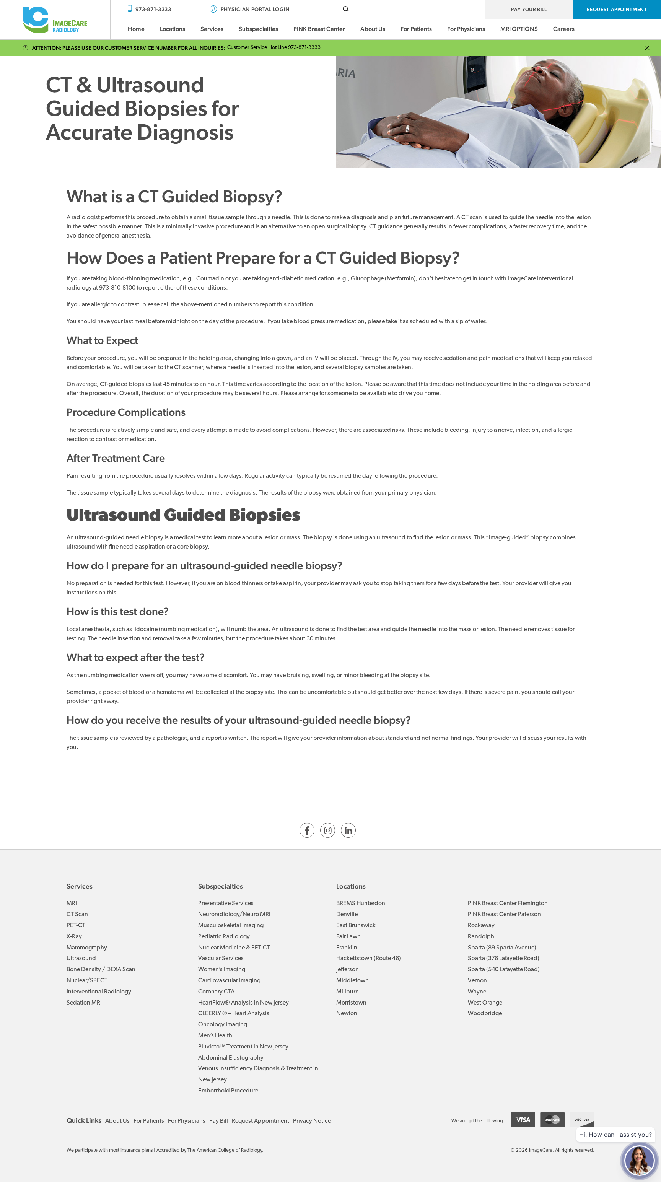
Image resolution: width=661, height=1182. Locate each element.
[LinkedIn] (348, 830)
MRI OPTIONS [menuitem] (519, 29)
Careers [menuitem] (564, 29)
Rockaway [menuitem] (481, 926)
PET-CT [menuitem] (76, 926)
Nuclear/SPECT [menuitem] (87, 981)
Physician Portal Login (255, 9)
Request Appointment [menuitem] (260, 1121)
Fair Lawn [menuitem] (348, 937)
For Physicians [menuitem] (466, 29)
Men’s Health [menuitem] (215, 1036)
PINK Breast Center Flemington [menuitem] (508, 903)
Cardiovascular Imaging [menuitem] (229, 981)
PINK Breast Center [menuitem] (319, 29)
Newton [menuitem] (346, 1014)
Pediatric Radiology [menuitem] (224, 937)
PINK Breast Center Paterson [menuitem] (504, 915)
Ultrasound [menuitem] (81, 959)
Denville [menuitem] (347, 915)
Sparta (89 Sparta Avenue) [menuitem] (502, 948)
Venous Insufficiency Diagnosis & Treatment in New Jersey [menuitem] (258, 1074)
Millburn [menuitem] (347, 992)
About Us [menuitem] (372, 29)
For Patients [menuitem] (416, 29)
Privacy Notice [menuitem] (312, 1121)
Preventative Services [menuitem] (226, 903)
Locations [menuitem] (172, 29)
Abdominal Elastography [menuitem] (231, 1058)
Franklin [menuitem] (346, 948)
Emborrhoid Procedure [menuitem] (228, 1091)
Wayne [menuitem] (477, 992)
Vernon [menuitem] (477, 981)
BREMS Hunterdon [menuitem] (360, 903)
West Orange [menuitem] (485, 1003)
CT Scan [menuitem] (77, 915)
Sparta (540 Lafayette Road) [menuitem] (504, 970)
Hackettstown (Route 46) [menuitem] (368, 959)
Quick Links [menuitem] (84, 1120)
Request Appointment (617, 9)
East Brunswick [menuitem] (356, 926)
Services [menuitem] (211, 29)
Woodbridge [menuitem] (485, 1014)
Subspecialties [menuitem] (258, 29)
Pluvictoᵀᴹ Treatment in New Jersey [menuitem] (243, 1047)
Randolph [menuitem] (481, 937)
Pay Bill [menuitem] (218, 1121)
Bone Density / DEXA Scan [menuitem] (101, 970)
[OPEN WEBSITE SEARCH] (346, 8)
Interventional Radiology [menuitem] (99, 992)
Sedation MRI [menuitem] (84, 1003)
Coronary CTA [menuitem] (216, 992)
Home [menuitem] (136, 29)
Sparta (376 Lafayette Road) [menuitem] (503, 959)
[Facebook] (307, 830)
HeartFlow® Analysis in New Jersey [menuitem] (243, 1003)
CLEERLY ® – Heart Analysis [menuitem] (233, 1014)
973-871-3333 (153, 9)
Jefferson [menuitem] (347, 970)
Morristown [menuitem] (351, 1003)
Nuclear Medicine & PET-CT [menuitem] (234, 948)
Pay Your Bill (529, 9)
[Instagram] (327, 830)
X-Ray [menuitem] (74, 937)
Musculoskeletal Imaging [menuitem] (231, 926)
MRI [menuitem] (72, 903)
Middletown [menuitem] (352, 981)
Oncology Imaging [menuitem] (222, 1025)
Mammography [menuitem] (87, 948)
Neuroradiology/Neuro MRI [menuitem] (234, 915)
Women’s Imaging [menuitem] (221, 970)
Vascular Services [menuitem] (221, 959)
